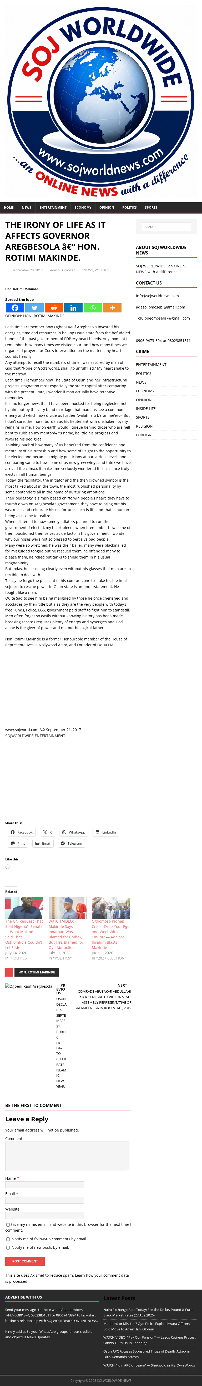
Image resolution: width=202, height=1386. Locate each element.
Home (9, 207)
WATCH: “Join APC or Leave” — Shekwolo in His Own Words (149, 1365)
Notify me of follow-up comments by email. (49, 1238)
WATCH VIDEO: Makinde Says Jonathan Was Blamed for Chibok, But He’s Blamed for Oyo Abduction (66, 934)
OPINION (106, 207)
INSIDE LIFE (146, 408)
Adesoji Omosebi (63, 270)
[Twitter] (34, 307)
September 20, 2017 (27, 270)
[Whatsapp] (93, 307)
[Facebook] (15, 307)
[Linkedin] (73, 307)
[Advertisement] (68, 690)
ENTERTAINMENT (53, 207)
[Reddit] (54, 307)
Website (12, 1209)
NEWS (26, 207)
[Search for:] (166, 226)
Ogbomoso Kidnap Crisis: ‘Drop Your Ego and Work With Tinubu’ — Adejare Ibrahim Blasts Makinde (110, 934)
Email (10, 1193)
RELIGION (144, 426)
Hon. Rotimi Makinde (36, 972)
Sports (151, 207)
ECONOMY (83, 207)
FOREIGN (144, 434)
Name (11, 1178)
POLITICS (129, 207)
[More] (112, 307)
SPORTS (143, 417)
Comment (13, 1138)
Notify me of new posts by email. (40, 1247)
